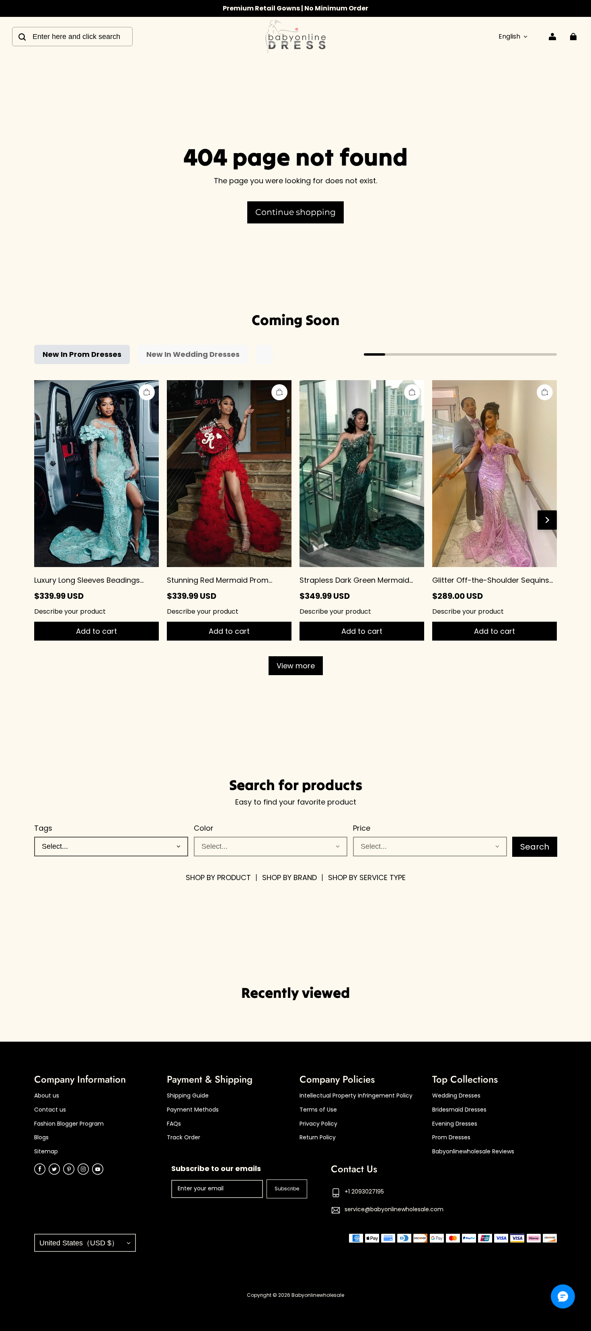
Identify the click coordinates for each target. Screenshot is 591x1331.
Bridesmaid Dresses (459, 1110)
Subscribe (287, 1188)
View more (296, 666)
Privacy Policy (318, 1124)
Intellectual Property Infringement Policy (356, 1096)
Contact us (50, 1110)
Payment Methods (193, 1110)
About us (46, 1096)
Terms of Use (318, 1110)
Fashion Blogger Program (69, 1124)
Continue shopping (295, 212)
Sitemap (46, 1151)
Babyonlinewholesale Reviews (473, 1151)
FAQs (174, 1124)
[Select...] (271, 846)
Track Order (183, 1137)
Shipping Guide (188, 1096)
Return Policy (318, 1137)
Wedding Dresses (456, 1096)
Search (534, 846)
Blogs (41, 1137)
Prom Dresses (451, 1137)
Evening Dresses (454, 1124)
